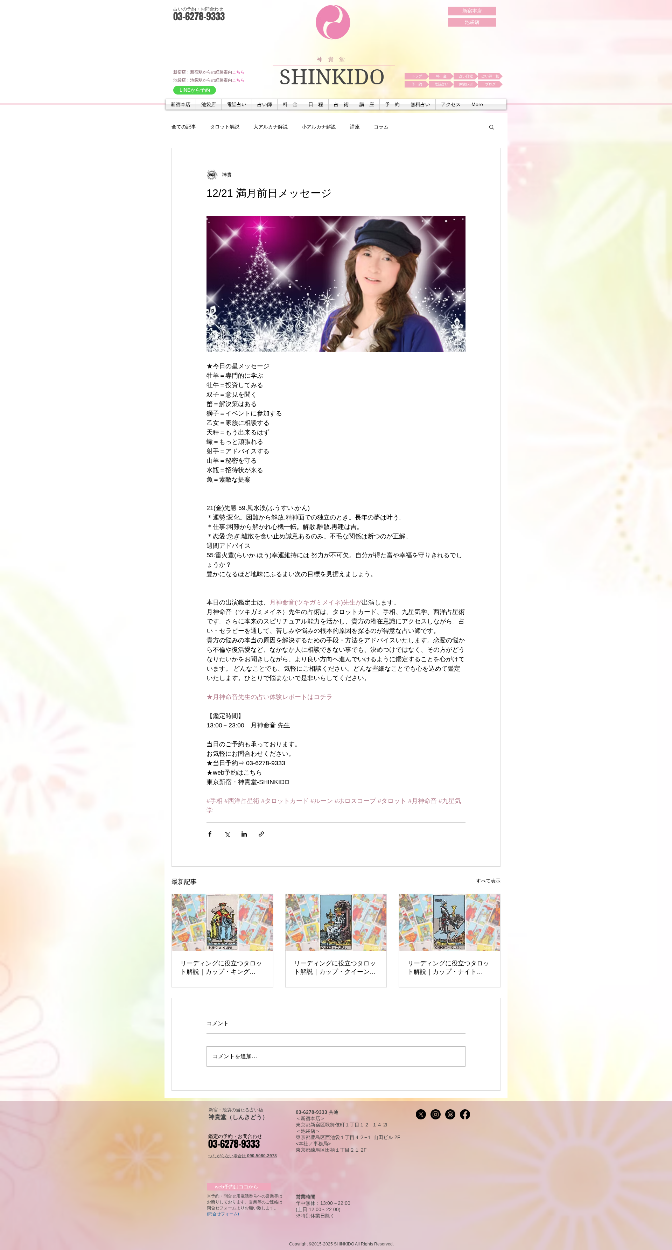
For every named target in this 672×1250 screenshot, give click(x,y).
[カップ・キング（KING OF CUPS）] (222, 922)
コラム (381, 127)
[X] (421, 1114)
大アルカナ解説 (270, 127)
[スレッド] (450, 1114)
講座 (355, 127)
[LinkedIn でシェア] (244, 834)
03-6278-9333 (312, 1112)
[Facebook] (465, 1114)
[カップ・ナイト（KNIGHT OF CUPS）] (449, 922)
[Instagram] (435, 1114)
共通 (333, 1112)
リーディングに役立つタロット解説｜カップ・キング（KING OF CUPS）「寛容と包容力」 (221, 968)
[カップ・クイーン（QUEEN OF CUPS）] (336, 922)
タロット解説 (224, 127)
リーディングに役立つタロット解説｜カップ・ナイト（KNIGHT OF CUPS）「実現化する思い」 (448, 968)
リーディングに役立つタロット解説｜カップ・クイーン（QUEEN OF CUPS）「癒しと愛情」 (336, 968)
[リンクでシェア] (261, 834)
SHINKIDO (332, 77)
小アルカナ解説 (319, 127)
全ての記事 (184, 127)
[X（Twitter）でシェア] (227, 834)
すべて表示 (488, 881)
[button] (237, 104)
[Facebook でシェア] (209, 834)
